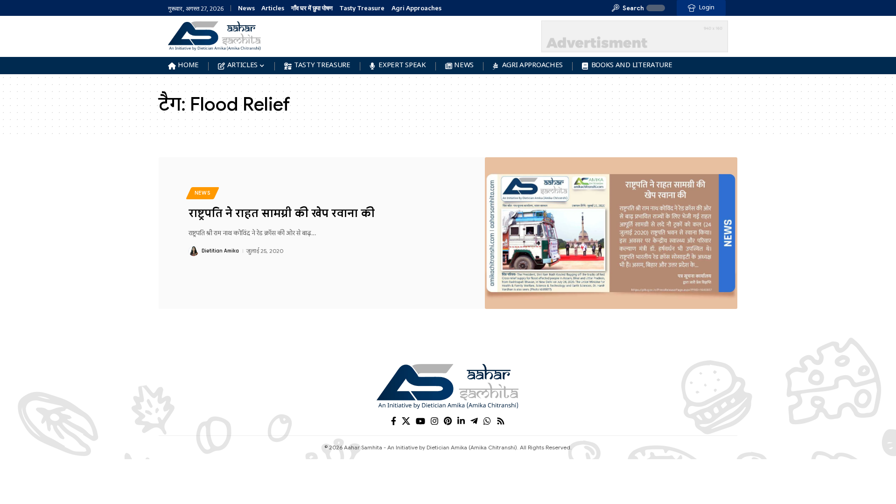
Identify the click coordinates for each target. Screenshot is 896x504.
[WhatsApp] (487, 421)
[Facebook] (394, 421)
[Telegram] (474, 421)
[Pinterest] (447, 421)
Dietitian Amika (220, 250)
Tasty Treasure (362, 8)
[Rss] (500, 421)
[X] (406, 421)
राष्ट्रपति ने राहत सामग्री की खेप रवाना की (282, 213)
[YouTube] (420, 421)
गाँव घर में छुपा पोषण (312, 8)
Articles (272, 8)
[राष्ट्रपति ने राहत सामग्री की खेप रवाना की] (611, 233)
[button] (628, 8)
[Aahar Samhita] (448, 386)
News (246, 8)
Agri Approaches (416, 8)
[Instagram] (434, 421)
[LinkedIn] (461, 421)
